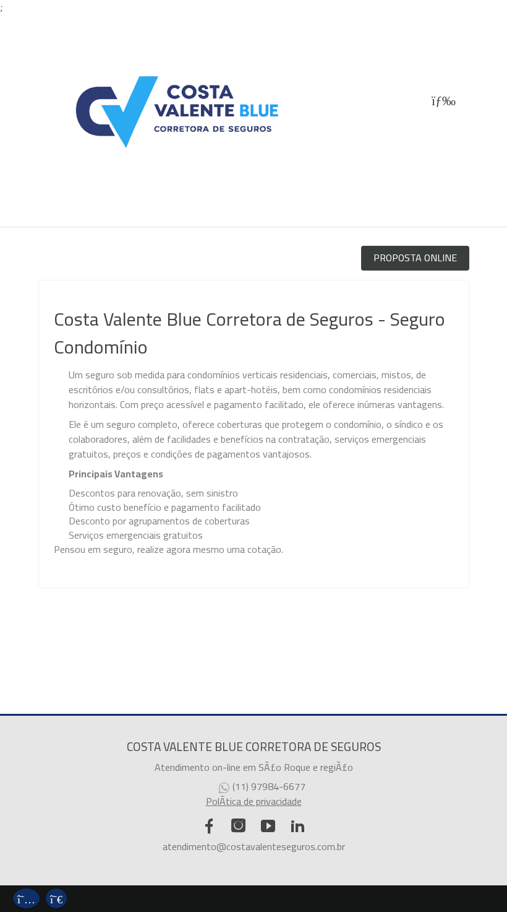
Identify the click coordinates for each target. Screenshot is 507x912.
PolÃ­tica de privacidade (254, 801)
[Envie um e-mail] (26, 896)
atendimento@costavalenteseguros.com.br (254, 846)
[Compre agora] (56, 896)
